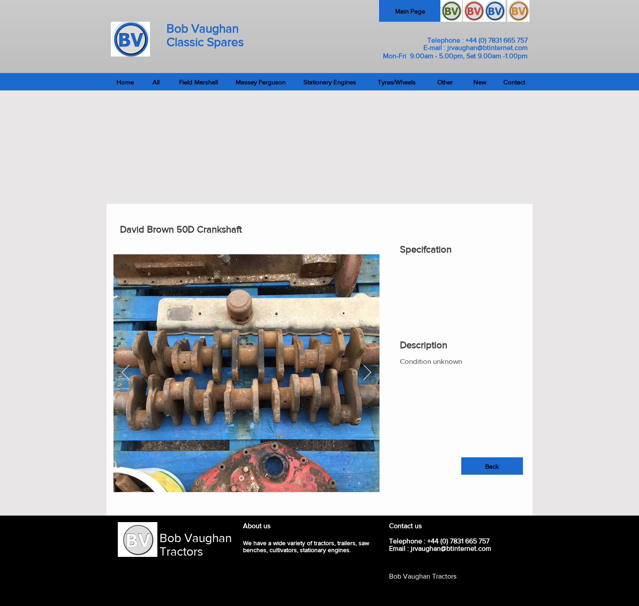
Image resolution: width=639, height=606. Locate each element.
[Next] (367, 373)
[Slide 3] (252, 478)
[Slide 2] (241, 478)
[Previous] (126, 373)
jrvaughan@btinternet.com (487, 47)
